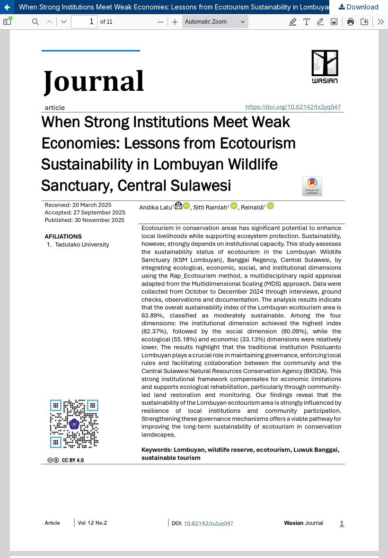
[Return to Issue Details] (7, 7)
